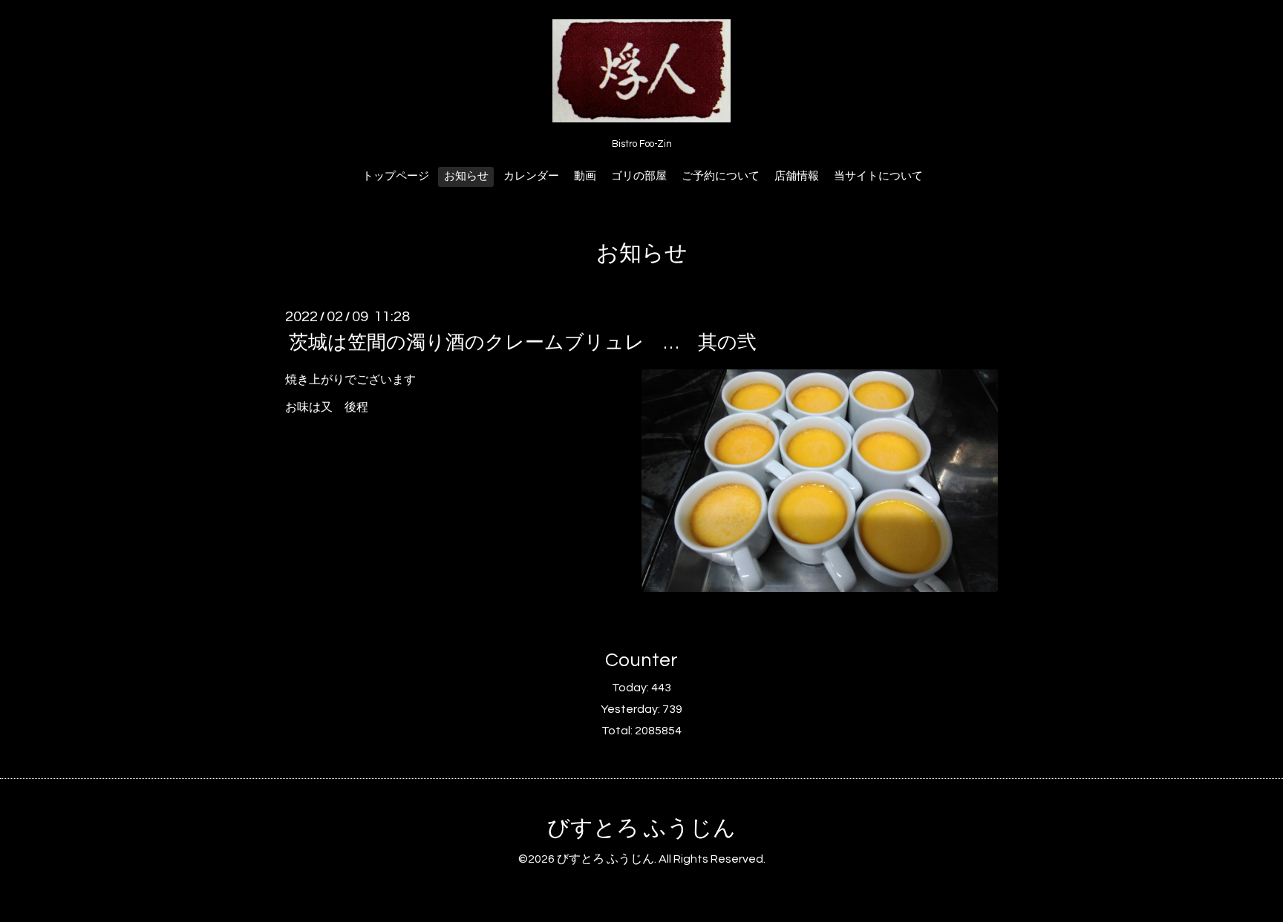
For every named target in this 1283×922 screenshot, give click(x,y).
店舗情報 (796, 176)
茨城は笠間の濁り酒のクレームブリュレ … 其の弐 (523, 342)
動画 (585, 176)
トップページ (395, 176)
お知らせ (466, 176)
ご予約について (721, 176)
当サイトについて (878, 176)
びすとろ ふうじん (641, 828)
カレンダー (531, 176)
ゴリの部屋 (639, 176)
